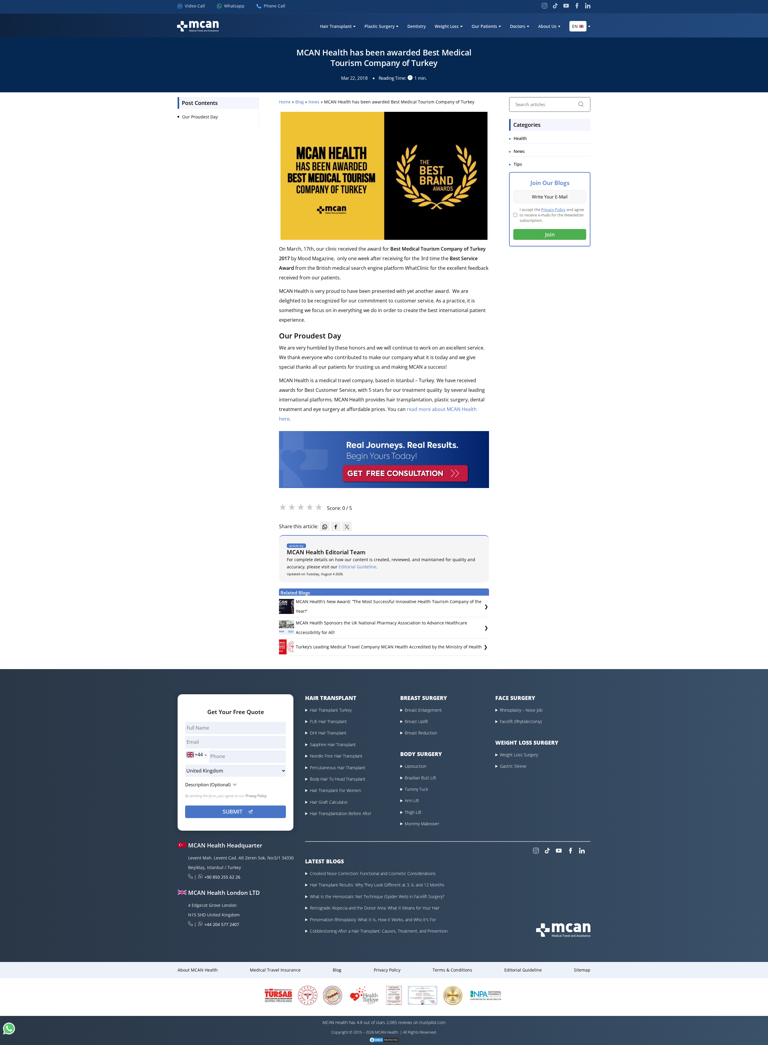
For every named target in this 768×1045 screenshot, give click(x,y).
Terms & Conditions (452, 970)
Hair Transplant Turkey (331, 710)
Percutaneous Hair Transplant (337, 767)
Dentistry (416, 26)
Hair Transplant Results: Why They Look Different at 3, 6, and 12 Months (377, 885)
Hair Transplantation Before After (340, 813)
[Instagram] (544, 5)
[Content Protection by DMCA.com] (384, 1040)
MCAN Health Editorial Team (326, 552)
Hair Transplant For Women (335, 790)
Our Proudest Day (200, 117)
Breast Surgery (423, 697)
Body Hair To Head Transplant (337, 779)
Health (520, 138)
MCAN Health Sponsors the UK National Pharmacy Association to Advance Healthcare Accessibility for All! (381, 627)
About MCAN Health (198, 970)
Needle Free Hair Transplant (336, 756)
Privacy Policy (553, 209)
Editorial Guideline (357, 567)
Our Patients (484, 26)
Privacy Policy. (256, 795)
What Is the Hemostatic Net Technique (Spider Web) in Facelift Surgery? (377, 896)
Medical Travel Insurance (275, 970)
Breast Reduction (421, 733)
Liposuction (415, 766)
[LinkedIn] (587, 5)
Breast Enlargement (423, 710)
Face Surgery (515, 697)
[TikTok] (555, 5)
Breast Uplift (416, 721)
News (314, 102)
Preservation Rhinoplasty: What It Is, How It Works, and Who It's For (373, 919)
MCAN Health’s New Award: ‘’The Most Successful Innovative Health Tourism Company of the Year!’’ (389, 606)
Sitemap (582, 970)
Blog (300, 102)
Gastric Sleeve (513, 766)
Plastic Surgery (379, 26)
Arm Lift (412, 800)
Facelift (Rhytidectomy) (521, 721)
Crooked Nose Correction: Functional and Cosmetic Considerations (373, 873)
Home (285, 102)
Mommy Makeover (422, 823)
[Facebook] (577, 5)
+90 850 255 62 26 (222, 877)
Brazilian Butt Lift (420, 778)
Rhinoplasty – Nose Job (521, 710)
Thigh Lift (413, 812)
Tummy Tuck (416, 789)
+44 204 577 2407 (221, 924)
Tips (518, 164)
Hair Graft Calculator (329, 802)
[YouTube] (566, 5)
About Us (547, 26)
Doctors (517, 26)
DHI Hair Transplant (328, 733)
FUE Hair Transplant (328, 721)
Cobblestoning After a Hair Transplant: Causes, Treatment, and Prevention (379, 931)
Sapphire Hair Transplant (333, 744)
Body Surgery (421, 754)
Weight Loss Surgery (519, 755)
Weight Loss (447, 26)
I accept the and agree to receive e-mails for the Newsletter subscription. (552, 215)
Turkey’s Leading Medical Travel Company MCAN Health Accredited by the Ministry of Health (389, 647)
